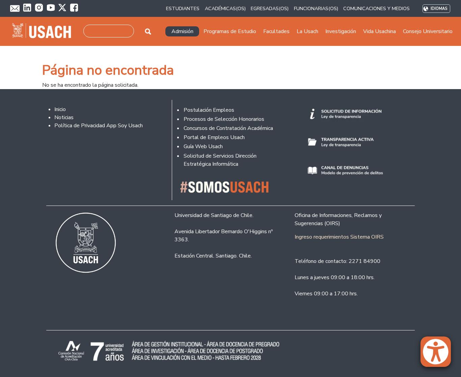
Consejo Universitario (428, 31)
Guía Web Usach (203, 146)
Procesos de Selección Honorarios (224, 119)
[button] (439, 354)
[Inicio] (44, 31)
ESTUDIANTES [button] (182, 8)
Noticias (64, 117)
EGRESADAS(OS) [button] (270, 8)
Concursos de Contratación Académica (228, 128)
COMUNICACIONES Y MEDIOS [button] (376, 8)
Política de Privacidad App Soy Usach (98, 125)
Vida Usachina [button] (379, 31)
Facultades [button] (276, 31)
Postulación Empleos (209, 110)
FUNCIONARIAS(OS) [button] (316, 8)
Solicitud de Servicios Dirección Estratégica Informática (220, 160)
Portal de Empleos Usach (214, 137)
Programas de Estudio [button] (230, 31)
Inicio (60, 109)
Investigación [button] (340, 31)
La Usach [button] (307, 31)
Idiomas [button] (439, 8)
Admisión (182, 31)
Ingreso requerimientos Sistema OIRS (339, 237)
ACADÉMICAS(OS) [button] (225, 8)
